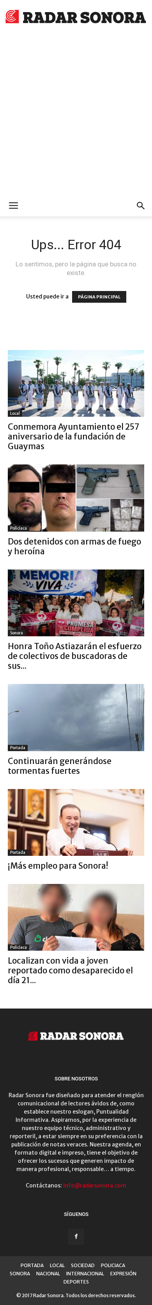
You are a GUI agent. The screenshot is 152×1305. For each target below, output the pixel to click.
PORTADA (32, 1265)
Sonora (16, 633)
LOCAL (57, 1265)
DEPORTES (76, 1282)
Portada (17, 747)
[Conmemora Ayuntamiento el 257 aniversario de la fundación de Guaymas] (76, 383)
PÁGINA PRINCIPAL (99, 297)
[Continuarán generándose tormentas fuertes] (76, 717)
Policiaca (18, 528)
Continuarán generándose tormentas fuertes (59, 766)
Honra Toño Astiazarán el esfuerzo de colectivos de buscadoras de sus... (74, 656)
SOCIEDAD (83, 1265)
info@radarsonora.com (94, 1185)
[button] (141, 205)
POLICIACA (113, 1265)
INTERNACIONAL (85, 1273)
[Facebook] (76, 1236)
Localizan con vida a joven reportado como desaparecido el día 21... (70, 970)
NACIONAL (48, 1273)
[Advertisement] (76, 115)
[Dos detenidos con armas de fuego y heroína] (76, 497)
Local (15, 413)
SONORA (20, 1273)
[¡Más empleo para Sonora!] (76, 822)
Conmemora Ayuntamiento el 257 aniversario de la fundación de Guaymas (73, 436)
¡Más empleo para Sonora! (58, 865)
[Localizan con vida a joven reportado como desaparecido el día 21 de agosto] (76, 917)
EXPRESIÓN (123, 1273)
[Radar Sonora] (76, 18)
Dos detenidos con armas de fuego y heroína (74, 546)
